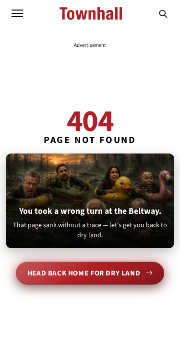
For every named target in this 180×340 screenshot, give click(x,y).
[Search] (163, 13)
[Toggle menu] (17, 13)
